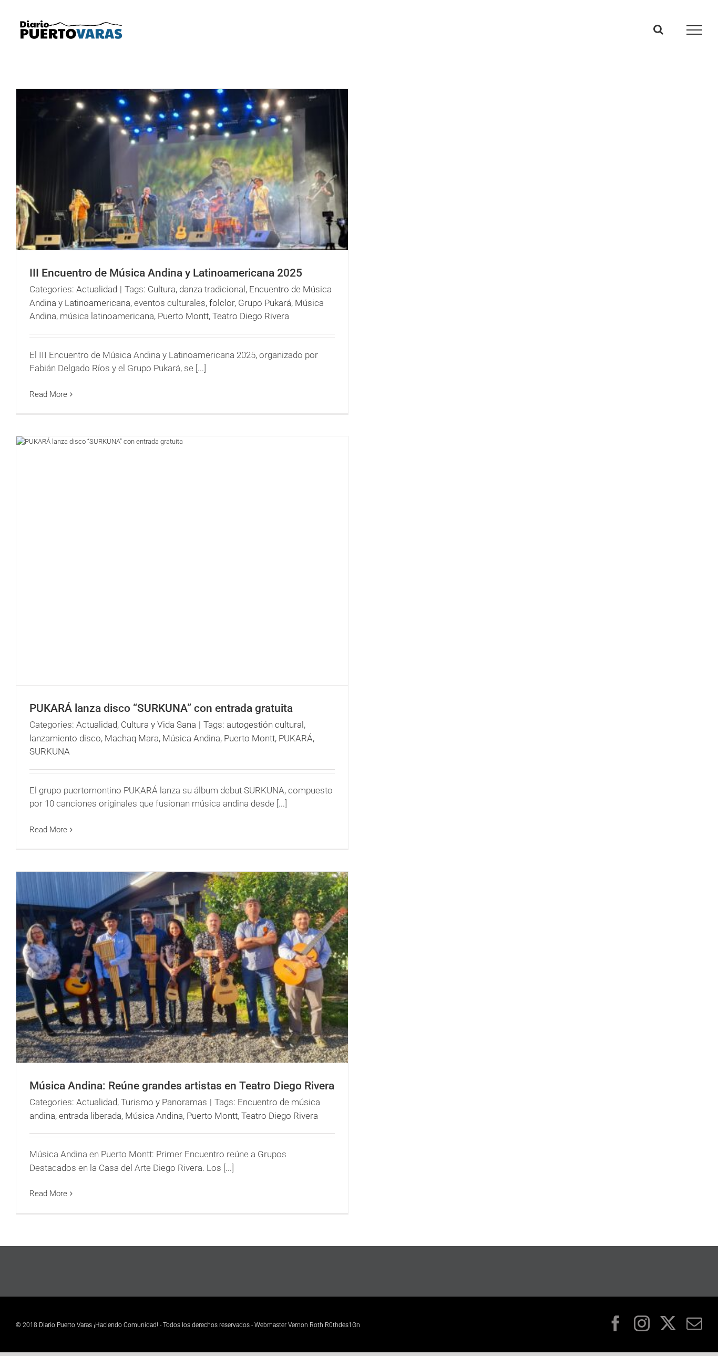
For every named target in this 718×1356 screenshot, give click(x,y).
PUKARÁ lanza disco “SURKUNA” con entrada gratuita (161, 708)
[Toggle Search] (658, 29)
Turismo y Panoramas (164, 1102)
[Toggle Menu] (694, 30)
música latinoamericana (107, 316)
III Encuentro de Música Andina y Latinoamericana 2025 (165, 273)
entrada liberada (90, 1115)
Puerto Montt (183, 316)
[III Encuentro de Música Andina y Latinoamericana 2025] (182, 169)
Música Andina (191, 738)
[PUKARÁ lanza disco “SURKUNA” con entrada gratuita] (182, 560)
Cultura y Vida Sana (158, 724)
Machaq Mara (132, 738)
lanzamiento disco (65, 738)
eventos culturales (170, 303)
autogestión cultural (265, 724)
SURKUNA (49, 751)
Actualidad (96, 289)
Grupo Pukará (264, 303)
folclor (221, 303)
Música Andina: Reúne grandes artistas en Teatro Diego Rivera (181, 1085)
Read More (48, 394)
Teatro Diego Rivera (250, 316)
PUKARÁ (296, 738)
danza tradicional (212, 289)
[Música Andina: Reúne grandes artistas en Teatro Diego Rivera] (182, 967)
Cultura (162, 289)
